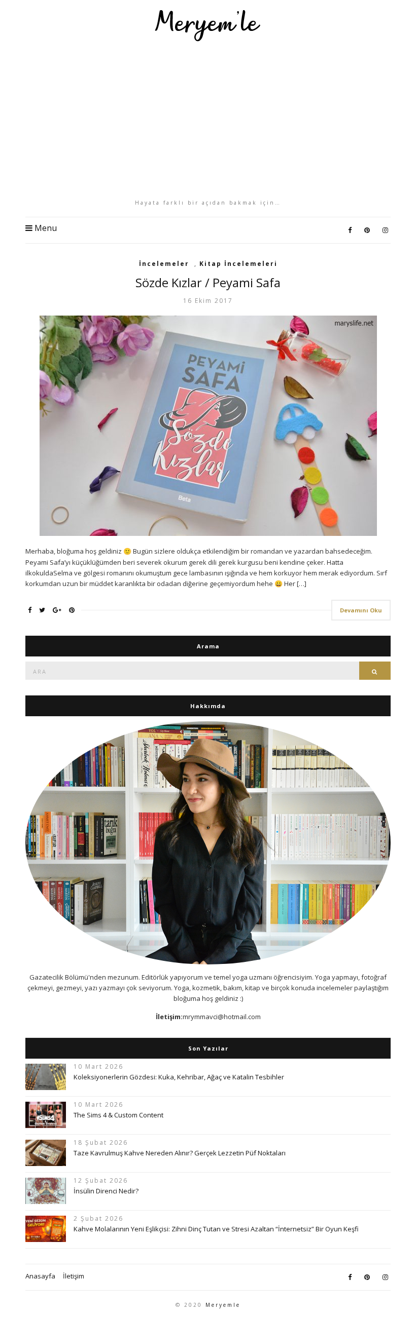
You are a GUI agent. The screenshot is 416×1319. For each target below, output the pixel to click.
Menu (44, 228)
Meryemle (222, 1304)
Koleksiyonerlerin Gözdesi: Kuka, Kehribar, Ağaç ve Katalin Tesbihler (179, 1076)
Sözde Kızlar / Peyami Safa (208, 282)
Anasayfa (40, 1276)
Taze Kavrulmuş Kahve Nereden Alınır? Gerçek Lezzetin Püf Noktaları (180, 1152)
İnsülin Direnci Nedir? (106, 1190)
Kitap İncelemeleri (238, 263)
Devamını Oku (361, 610)
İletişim (73, 1276)
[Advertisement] (208, 120)
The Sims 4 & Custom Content (118, 1114)
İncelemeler (164, 263)
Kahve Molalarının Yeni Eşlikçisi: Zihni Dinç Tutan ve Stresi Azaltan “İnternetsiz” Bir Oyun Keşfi (216, 1228)
